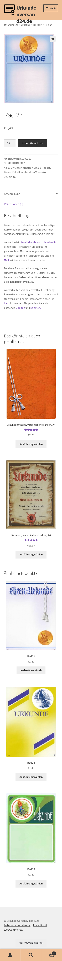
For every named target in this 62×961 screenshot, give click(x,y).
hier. (6, 303)
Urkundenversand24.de (26, 9)
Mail (6, 260)
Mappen (20, 307)
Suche (31, 955)
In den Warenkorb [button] (31, 670)
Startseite (13, 24)
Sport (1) (25, 24)
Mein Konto (10, 955)
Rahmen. (35, 307)
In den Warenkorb (32, 143)
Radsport (37, 24)
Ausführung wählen (31, 444)
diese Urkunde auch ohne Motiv (38, 242)
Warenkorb (47, 952)
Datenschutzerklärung (17, 925)
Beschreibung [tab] (12, 193)
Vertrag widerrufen (31, 943)
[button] (53, 39)
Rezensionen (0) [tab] (13, 204)
